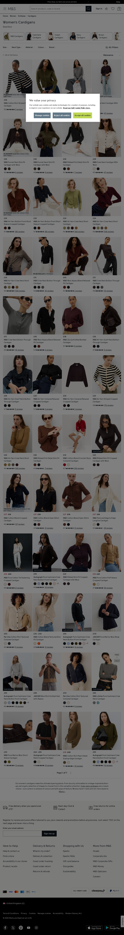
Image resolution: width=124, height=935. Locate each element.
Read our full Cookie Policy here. (76, 108)
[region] (63, 108)
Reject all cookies (62, 115)
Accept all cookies (82, 115)
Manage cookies (42, 115)
